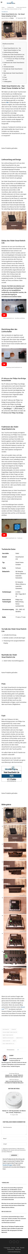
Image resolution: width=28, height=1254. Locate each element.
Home (3, 7)
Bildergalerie (7, 81)
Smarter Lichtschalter (8, 1037)
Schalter (13, 1029)
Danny (12, 18)
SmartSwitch (19, 1037)
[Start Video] (4, 316)
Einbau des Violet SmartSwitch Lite (14, 54)
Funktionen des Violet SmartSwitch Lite (14, 63)
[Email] (17, 1242)
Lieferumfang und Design (11, 52)
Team (17, 1247)
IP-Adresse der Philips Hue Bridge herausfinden (16, 59)
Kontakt (22, 1247)
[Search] (26, 2)
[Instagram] (14, 1242)
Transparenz (7, 1247)
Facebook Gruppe (7, 1165)
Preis (5, 77)
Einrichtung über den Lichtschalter (14, 56)
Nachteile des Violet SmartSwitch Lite (13, 74)
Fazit (5, 79)
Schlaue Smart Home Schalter (10, 1032)
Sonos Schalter (6, 1040)
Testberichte (10, 7)
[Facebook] (22, 2)
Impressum (18, 1249)
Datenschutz (10, 1249)
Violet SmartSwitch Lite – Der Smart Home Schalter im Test (12, 49)
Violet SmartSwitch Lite (8, 1043)
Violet (14, 1040)
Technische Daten (9, 67)
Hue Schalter (6, 1029)
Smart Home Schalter (8, 1035)
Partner (13, 1247)
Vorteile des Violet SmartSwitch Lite (13, 70)
